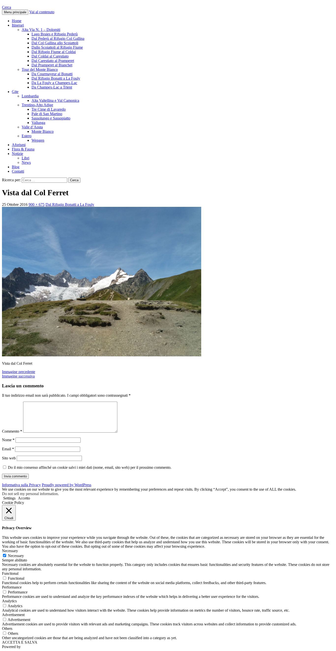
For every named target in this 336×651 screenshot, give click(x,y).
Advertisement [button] (13, 615)
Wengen (37, 140)
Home (16, 21)
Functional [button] (10, 573)
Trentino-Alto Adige (37, 105)
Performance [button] (12, 587)
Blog (15, 167)
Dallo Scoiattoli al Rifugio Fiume (57, 47)
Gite (15, 92)
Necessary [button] (10, 551)
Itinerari (18, 25)
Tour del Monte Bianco (40, 69)
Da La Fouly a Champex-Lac (54, 83)
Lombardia (30, 96)
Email (8, 449)
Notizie (17, 153)
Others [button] (7, 628)
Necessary (16, 556)
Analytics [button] (9, 601)
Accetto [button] (24, 498)
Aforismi (19, 145)
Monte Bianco (42, 131)
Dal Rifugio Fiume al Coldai (53, 52)
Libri (25, 158)
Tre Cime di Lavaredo (48, 109)
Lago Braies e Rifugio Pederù (54, 34)
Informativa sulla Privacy (21, 485)
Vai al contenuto (41, 12)
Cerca (6, 7)
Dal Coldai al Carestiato (50, 56)
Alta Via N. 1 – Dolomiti (41, 30)
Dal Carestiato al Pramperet (52, 61)
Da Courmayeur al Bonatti (52, 74)
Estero (26, 136)
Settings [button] (9, 498)
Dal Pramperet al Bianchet (51, 65)
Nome (8, 440)
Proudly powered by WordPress (66, 485)
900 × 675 (37, 204)
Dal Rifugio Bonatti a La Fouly (55, 78)
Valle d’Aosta (32, 127)
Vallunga (38, 123)
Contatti (18, 171)
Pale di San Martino (46, 114)
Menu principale (15, 12)
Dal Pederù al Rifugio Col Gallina (57, 38)
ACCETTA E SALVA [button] (19, 642)
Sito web (9, 458)
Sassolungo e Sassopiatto (50, 118)
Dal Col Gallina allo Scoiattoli (54, 43)
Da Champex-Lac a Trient (51, 87)
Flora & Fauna (23, 149)
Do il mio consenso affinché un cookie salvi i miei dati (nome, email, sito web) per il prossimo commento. (89, 467)
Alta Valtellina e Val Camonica (55, 100)
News (26, 162)
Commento (12, 431)
